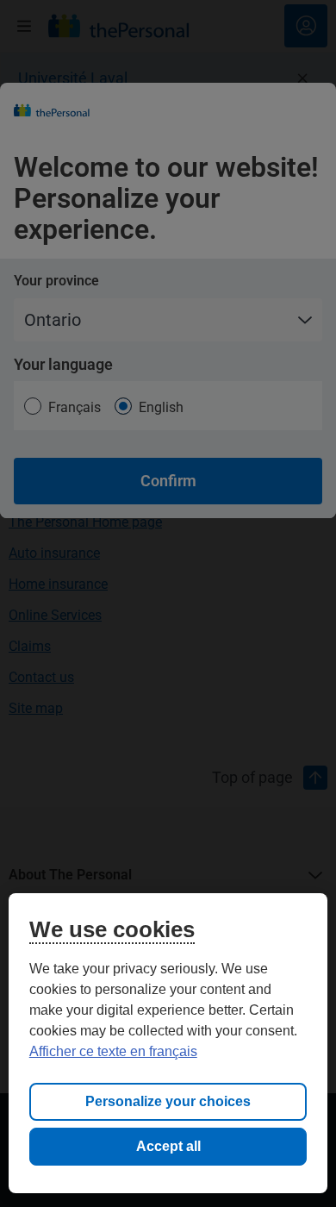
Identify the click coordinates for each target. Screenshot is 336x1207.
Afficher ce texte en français (113, 1051)
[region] (168, 1043)
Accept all (168, 1146)
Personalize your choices (168, 1101)
